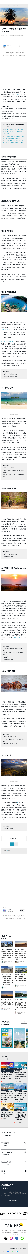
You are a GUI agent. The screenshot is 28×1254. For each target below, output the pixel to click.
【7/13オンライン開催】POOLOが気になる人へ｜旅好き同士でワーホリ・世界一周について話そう (7, 1095)
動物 (5, 851)
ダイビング (4, 330)
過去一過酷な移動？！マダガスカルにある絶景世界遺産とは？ (20, 979)
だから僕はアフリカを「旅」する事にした (7, 1004)
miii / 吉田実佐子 (21, 1013)
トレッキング (16, 637)
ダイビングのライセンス (8, 341)
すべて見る (24, 1022)
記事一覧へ (22, 46)
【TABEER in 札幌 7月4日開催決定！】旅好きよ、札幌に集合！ (7, 1114)
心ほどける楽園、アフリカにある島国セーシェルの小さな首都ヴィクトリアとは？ (7, 955)
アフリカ (16, 94)
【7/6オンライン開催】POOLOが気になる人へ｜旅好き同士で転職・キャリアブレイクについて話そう (20, 1095)
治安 (9, 851)
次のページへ (14, 838)
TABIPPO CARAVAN (6, 949)
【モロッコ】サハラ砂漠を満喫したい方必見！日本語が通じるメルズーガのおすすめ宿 (20, 955)
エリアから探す (19, 1000)
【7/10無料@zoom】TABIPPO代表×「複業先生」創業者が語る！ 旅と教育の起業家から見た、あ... (20, 1074)
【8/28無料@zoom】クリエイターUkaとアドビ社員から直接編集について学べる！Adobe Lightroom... (7, 1074)
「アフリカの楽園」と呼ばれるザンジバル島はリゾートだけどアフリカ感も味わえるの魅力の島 (13, 132)
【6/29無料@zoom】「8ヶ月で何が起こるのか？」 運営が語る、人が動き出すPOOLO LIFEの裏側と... (20, 1116)
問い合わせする (14, 1200)
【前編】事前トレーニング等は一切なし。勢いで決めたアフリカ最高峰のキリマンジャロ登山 (7, 980)
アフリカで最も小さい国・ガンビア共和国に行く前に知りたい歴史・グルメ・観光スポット (13, 143)
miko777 (9, 45)
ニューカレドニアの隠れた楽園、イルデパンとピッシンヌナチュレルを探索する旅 (20, 1005)
